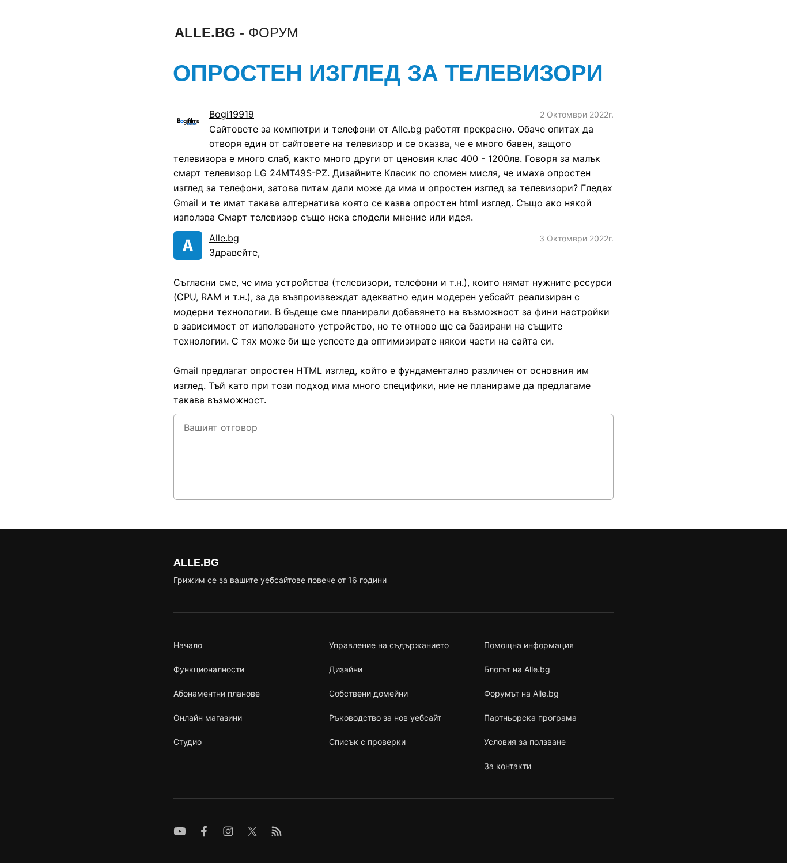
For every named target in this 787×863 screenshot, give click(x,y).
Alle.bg (224, 238)
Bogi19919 (231, 114)
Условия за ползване (525, 742)
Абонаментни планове (216, 693)
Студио (187, 742)
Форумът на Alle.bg (521, 693)
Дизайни (345, 669)
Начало (187, 645)
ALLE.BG (236, 32)
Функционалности (208, 669)
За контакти (507, 766)
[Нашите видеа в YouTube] (180, 831)
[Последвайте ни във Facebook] (204, 831)
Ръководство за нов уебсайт (385, 717)
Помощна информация (529, 645)
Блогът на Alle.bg (517, 669)
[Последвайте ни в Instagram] (228, 831)
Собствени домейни (368, 693)
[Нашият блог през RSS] (276, 831)
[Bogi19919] (187, 121)
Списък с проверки (367, 742)
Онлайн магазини (207, 717)
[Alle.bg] (187, 245)
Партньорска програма (530, 717)
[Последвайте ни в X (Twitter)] (252, 831)
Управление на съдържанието (389, 645)
